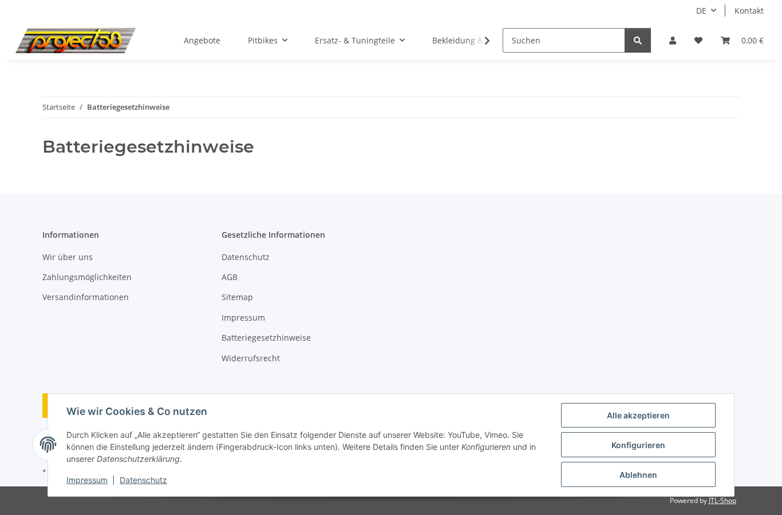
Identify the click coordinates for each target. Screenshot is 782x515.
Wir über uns (67, 256)
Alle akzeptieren (638, 415)
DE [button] (701, 10)
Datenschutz (143, 480)
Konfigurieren (638, 445)
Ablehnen (638, 475)
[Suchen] (638, 40)
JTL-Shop (722, 500)
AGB (230, 277)
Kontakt (749, 10)
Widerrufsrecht (251, 358)
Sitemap (237, 297)
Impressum (87, 480)
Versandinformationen (85, 297)
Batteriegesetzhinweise (266, 337)
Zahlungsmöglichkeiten (87, 277)
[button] (672, 40)
